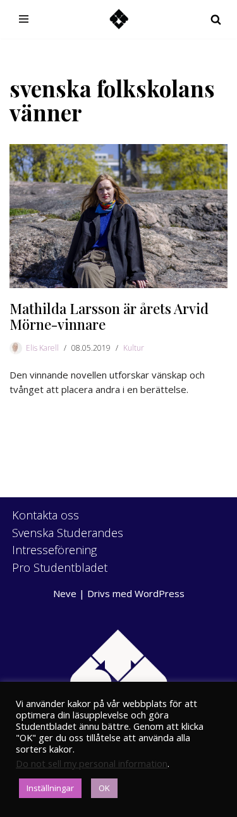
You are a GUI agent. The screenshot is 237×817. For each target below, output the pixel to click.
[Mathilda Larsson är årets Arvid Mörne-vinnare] (118, 216)
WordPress (160, 593)
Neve (64, 593)
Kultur (133, 347)
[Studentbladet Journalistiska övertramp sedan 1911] (118, 19)
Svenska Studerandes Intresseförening (67, 541)
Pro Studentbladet (59, 567)
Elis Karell (42, 347)
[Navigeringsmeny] (23, 19)
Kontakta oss (45, 515)
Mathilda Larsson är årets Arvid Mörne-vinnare (109, 316)
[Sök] (215, 19)
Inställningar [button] (50, 788)
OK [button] (104, 788)
